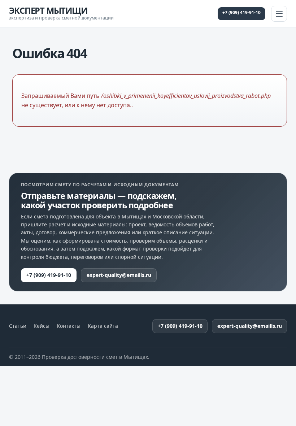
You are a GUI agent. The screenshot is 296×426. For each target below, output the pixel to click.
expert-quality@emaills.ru (119, 274)
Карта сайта (103, 326)
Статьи (17, 326)
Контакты (68, 326)
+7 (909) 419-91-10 (241, 12)
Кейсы (41, 326)
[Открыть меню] (279, 14)
